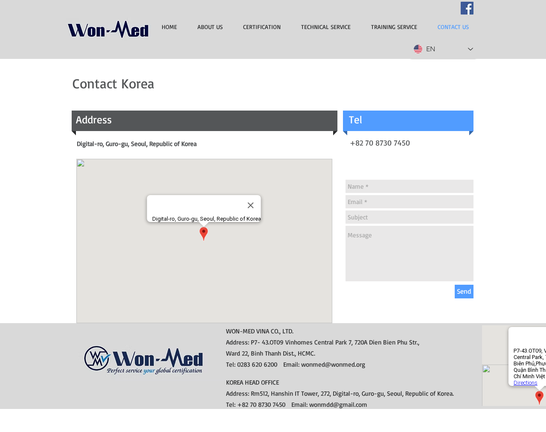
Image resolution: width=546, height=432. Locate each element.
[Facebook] (467, 8)
